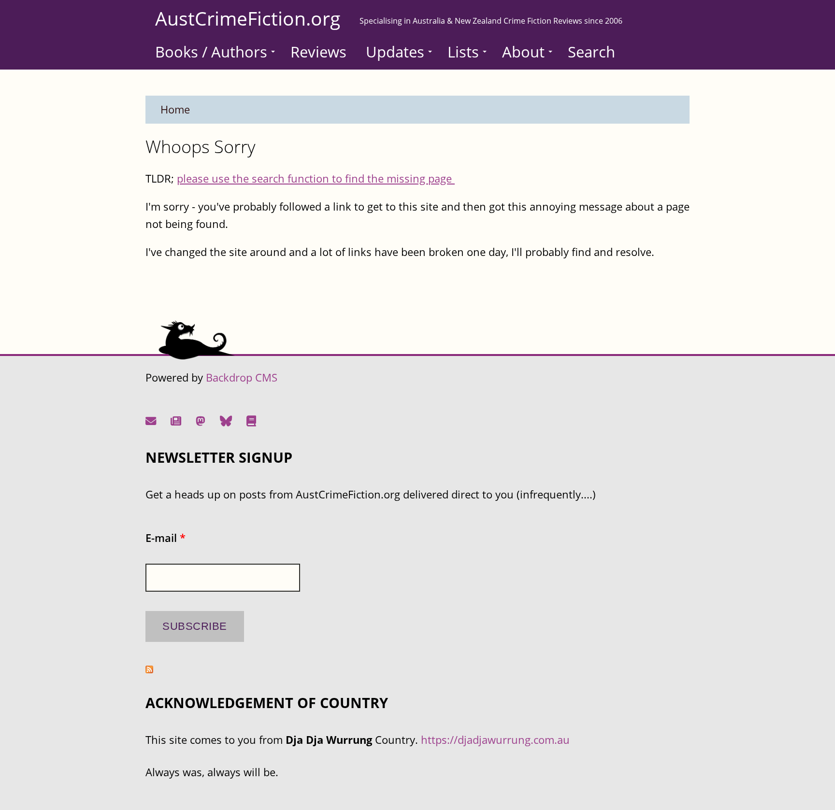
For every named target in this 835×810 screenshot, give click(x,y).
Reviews (318, 52)
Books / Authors (211, 52)
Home (175, 109)
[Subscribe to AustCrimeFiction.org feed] (149, 669)
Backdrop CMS (241, 377)
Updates (395, 52)
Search (591, 52)
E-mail (165, 537)
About (523, 52)
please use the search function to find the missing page (316, 178)
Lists (463, 52)
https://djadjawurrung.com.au (495, 739)
